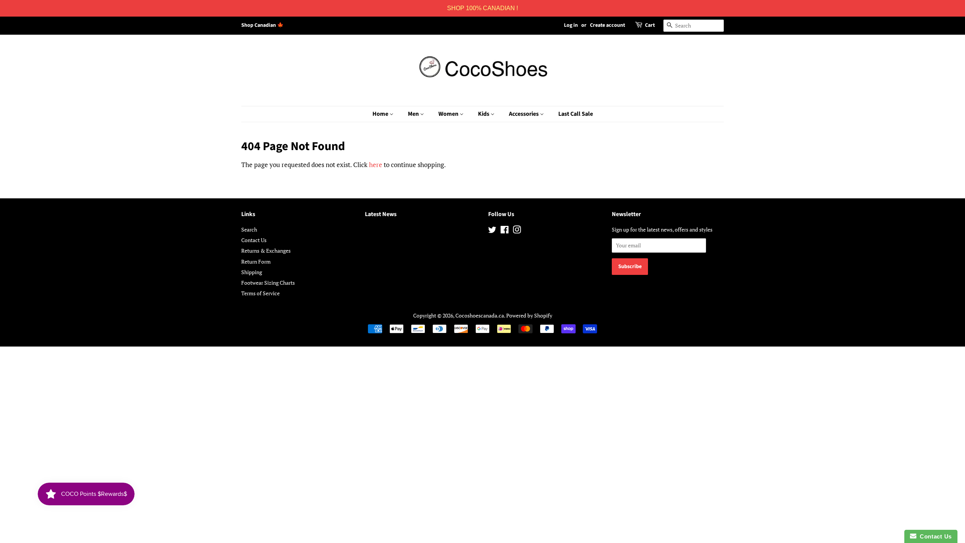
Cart (650, 25)
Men (414, 114)
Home (380, 114)
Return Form (256, 261)
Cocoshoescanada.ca (479, 315)
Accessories (524, 114)
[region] (482, 8)
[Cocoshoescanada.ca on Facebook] (504, 231)
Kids (484, 114)
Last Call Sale (575, 114)
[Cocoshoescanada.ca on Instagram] (517, 231)
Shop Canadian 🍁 (262, 25)
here (375, 164)
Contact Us (254, 240)
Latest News (381, 214)
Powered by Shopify (529, 315)
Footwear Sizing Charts (268, 282)
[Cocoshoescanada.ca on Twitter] (492, 231)
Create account (607, 25)
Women (449, 114)
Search (249, 229)
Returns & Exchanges (266, 250)
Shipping (251, 272)
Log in (571, 25)
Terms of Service (260, 293)
